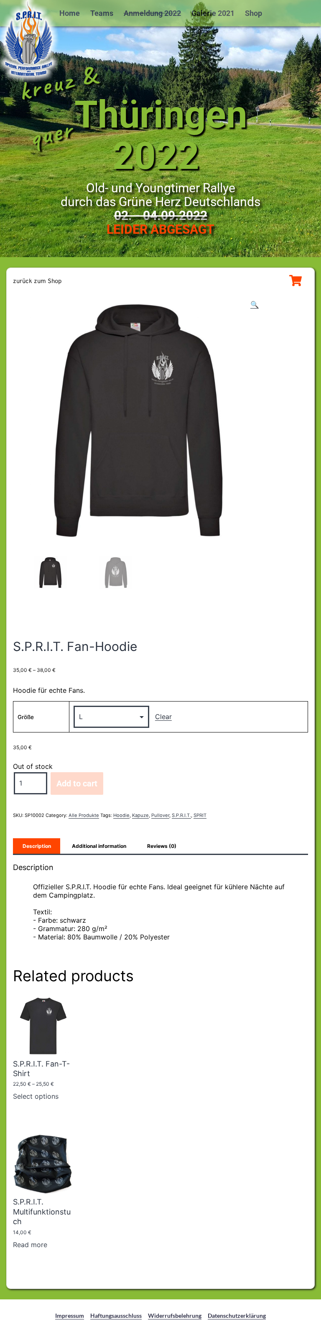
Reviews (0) (161, 846)
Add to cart (76, 783)
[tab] (36, 846)
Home (69, 13)
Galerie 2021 (212, 13)
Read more (30, 1244)
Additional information (99, 846)
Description (37, 846)
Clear (163, 716)
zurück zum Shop (37, 282)
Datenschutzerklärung (237, 1315)
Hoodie (121, 815)
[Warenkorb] (295, 280)
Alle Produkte (84, 815)
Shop (253, 13)
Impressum (69, 1315)
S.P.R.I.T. (181, 815)
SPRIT (200, 815)
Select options (36, 1096)
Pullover (160, 815)
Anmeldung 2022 (152, 13)
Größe (26, 717)
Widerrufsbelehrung (174, 1315)
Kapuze (140, 815)
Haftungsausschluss (116, 1315)
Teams (101, 13)
